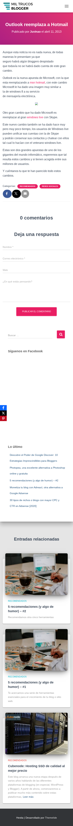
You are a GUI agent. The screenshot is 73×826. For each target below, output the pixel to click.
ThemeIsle (51, 817)
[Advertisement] (36, 402)
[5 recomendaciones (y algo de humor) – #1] (36, 649)
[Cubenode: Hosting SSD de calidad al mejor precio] (36, 733)
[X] (3, 413)
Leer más (28, 796)
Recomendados (27, 186)
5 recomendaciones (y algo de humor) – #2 (34, 480)
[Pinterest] (3, 418)
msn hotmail (37, 82)
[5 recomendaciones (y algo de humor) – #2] (36, 573)
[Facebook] (3, 407)
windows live (35, 117)
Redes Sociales (50, 186)
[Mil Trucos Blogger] (20, 6)
